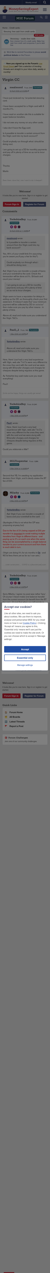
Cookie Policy (29, 623)
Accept (25, 649)
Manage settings (25, 665)
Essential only (25, 658)
